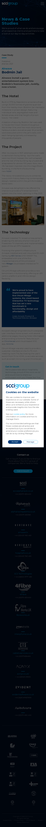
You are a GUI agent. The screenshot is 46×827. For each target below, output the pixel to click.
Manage (30, 442)
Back (36, 383)
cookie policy (19, 414)
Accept (15, 442)
